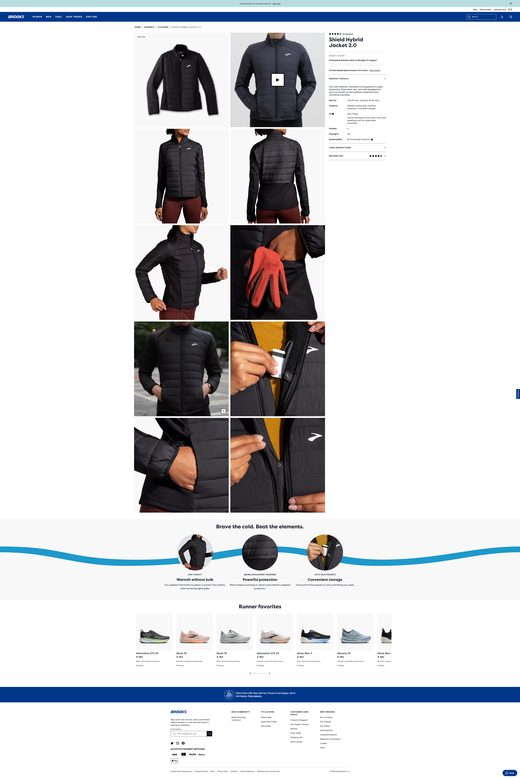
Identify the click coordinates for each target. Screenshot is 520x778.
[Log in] (502, 17)
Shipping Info (296, 737)
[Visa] (174, 754)
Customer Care (500, 10)
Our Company (326, 717)
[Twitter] (172, 743)
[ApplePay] (174, 760)
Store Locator (485, 10)
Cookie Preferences (247, 771)
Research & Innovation (330, 739)
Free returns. (255, 696)
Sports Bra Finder (269, 722)
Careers (323, 743)
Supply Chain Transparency (181, 771)
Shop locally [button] (375, 70)
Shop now (276, 4)
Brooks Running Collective (239, 718)
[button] (181, 79)
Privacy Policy (222, 771)
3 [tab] (256, 673)
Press (322, 748)
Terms (212, 771)
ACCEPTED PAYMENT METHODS (188, 749)
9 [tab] (264, 673)
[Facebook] (183, 743)
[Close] (511, 3)
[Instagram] (177, 743)
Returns (293, 729)
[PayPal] (192, 754)
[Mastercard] (183, 754)
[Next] (269, 673)
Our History (325, 726)
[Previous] (250, 673)
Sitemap (234, 771)
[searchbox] (482, 17)
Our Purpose (325, 722)
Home (138, 27)
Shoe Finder (266, 717)
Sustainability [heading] (335, 139)
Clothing (163, 27)
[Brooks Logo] (193, 712)
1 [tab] (253, 673)
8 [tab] (263, 673)
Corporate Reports (328, 735)
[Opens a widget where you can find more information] (509, 773)
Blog (475, 10)
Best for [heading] (333, 100)
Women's (149, 27)
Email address (176, 729)
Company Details (201, 771)
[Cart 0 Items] (510, 17)
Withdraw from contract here (268, 771)
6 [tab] (260, 673)
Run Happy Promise (299, 724)
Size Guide (266, 726)
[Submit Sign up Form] (209, 733)
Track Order (295, 733)
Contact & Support (299, 720)
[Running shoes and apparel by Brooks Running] (16, 16)
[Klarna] (201, 754)
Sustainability (326, 730)
